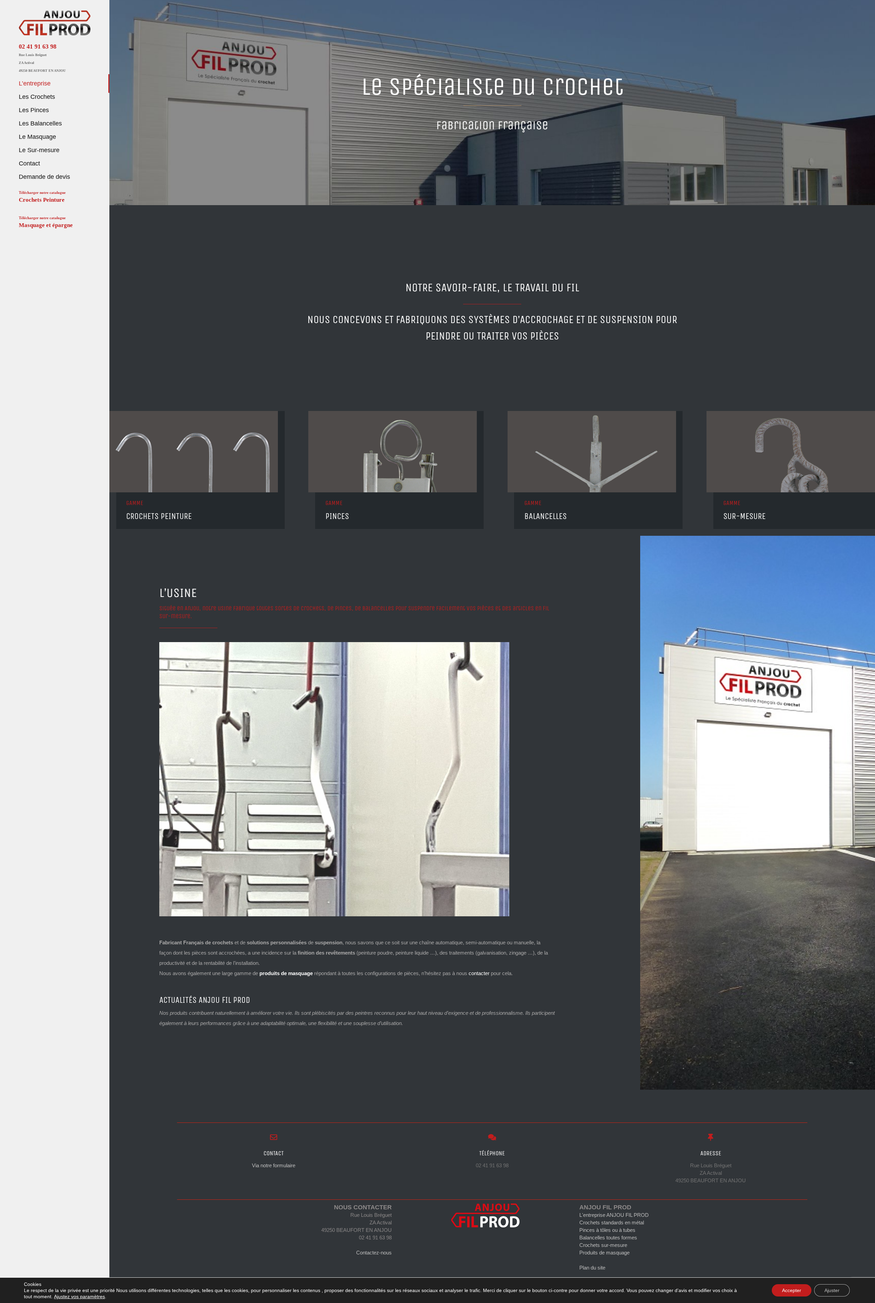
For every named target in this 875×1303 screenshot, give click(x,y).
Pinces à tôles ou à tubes (607, 1230)
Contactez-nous (374, 1252)
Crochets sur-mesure (603, 1245)
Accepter (791, 1290)
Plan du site (592, 1268)
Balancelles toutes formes (608, 1237)
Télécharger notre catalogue (42, 196)
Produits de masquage (604, 1252)
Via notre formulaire (273, 1165)
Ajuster (831, 1290)
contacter (479, 973)
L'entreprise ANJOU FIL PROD (614, 1215)
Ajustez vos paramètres (79, 1296)
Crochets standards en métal (611, 1222)
